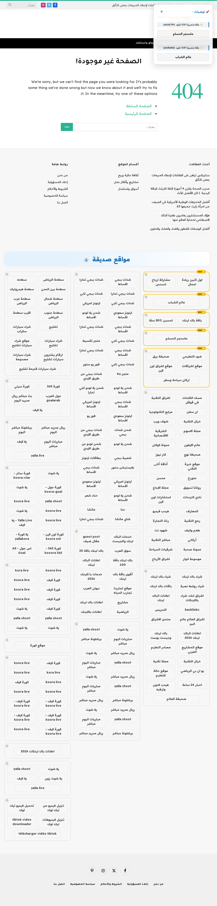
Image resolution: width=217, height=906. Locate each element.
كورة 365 (53, 386)
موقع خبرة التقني (192, 466)
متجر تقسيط (91, 341)
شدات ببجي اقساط (123, 282)
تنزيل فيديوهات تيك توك (53, 822)
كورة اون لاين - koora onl (53, 536)
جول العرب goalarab (53, 398)
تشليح (53, 327)
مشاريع (122, 602)
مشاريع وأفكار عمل (126, 182)
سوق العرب (123, 551)
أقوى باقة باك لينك (123, 576)
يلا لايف (37, 410)
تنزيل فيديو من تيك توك (53, 808)
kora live (22, 570)
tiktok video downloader (21, 822)
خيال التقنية (192, 421)
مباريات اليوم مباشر (123, 641)
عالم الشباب (176, 302)
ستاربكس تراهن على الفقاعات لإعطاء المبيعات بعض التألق (148, 5)
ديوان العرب (91, 588)
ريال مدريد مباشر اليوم (53, 430)
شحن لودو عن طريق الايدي (91, 446)
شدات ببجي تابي (91, 293)
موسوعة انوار (192, 559)
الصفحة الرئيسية (138, 113)
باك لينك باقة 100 (122, 562)
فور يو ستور (91, 364)
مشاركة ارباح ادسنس (161, 282)
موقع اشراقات (192, 366)
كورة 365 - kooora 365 (53, 550)
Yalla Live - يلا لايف (22, 522)
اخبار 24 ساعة (192, 685)
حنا (123, 509)
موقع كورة (37, 645)
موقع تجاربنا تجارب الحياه (123, 590)
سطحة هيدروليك (22, 289)
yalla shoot (91, 629)
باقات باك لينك (161, 586)
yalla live (37, 455)
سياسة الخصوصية (56, 195)
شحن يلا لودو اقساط (91, 315)
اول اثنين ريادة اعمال (192, 282)
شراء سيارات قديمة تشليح (37, 369)
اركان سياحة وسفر (176, 380)
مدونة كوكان (160, 445)
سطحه (22, 279)
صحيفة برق (161, 356)
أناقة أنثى (161, 464)
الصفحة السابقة (139, 106)
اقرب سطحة (22, 313)
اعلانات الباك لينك (161, 598)
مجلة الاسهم (192, 431)
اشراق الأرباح (161, 559)
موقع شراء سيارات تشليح (22, 343)
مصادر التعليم (161, 647)
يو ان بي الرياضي (192, 671)
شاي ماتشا (122, 519)
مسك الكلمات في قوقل (192, 400)
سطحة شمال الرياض (53, 301)
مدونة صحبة (192, 549)
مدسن (160, 478)
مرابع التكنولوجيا (160, 412)
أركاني (192, 540)
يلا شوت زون (53, 778)
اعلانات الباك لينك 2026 (192, 635)
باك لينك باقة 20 (91, 551)
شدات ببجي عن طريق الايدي (91, 376)
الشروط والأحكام (57, 189)
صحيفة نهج (192, 454)
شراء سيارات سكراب (22, 329)
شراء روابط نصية (192, 586)
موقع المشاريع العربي (192, 649)
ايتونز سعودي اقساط (122, 315)
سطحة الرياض (53, 279)
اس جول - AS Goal (21, 550)
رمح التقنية (192, 521)
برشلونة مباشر (91, 639)
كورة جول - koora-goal (53, 489)
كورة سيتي (21, 386)
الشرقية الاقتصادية (161, 433)
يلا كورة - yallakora (22, 536)
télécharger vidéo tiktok (37, 834)
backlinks (192, 610)
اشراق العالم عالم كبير (192, 621)
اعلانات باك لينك (91, 602)
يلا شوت (122, 629)
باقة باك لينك (192, 320)
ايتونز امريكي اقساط (91, 404)
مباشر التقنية (160, 540)
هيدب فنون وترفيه (161, 687)
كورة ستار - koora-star (21, 475)
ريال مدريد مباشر (123, 653)
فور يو (91, 416)
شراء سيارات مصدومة (22, 357)
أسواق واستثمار (146, 43)
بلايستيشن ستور (122, 467)
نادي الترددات (192, 497)
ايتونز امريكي (91, 303)
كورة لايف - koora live (53, 703)
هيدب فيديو (161, 511)
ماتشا (91, 509)
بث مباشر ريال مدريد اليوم (22, 398)
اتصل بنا (62, 202)
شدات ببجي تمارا (91, 279)
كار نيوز (161, 454)
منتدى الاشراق (161, 619)
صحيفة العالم (176, 699)
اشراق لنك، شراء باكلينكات (192, 598)
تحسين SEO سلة (161, 320)
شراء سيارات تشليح (53, 343)
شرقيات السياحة (160, 549)
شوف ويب (160, 421)
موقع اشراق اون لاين (161, 368)
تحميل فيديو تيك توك (22, 808)
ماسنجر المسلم (177, 338)
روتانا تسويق (192, 488)
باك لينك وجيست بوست (160, 635)
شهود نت (160, 530)
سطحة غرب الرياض (22, 301)
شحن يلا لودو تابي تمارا (91, 390)
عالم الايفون (192, 445)
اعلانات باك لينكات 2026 (37, 751)
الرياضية (123, 612)
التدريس (161, 610)
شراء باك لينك (192, 576)
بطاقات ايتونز (91, 458)
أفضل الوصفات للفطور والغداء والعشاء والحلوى (180, 229)
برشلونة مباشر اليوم (22, 430)
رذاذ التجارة (161, 521)
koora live (22, 501)
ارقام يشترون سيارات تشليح (53, 357)
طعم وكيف (192, 530)
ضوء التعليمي (192, 356)
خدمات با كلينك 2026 (91, 576)
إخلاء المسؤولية (58, 182)
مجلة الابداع (161, 488)
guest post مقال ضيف (91, 539)
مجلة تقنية (160, 661)
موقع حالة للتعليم (160, 673)
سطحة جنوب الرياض (53, 315)
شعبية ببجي (122, 458)
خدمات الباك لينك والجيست (122, 539)
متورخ (192, 478)
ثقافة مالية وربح (128, 175)
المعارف (192, 511)
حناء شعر (91, 495)
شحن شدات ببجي (122, 432)
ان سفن (192, 412)
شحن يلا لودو (123, 444)
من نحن (62, 175)
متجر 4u (123, 374)
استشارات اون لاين (161, 499)
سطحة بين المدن (53, 289)
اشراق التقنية (160, 398)
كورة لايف (53, 580)
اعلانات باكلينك (91, 612)
